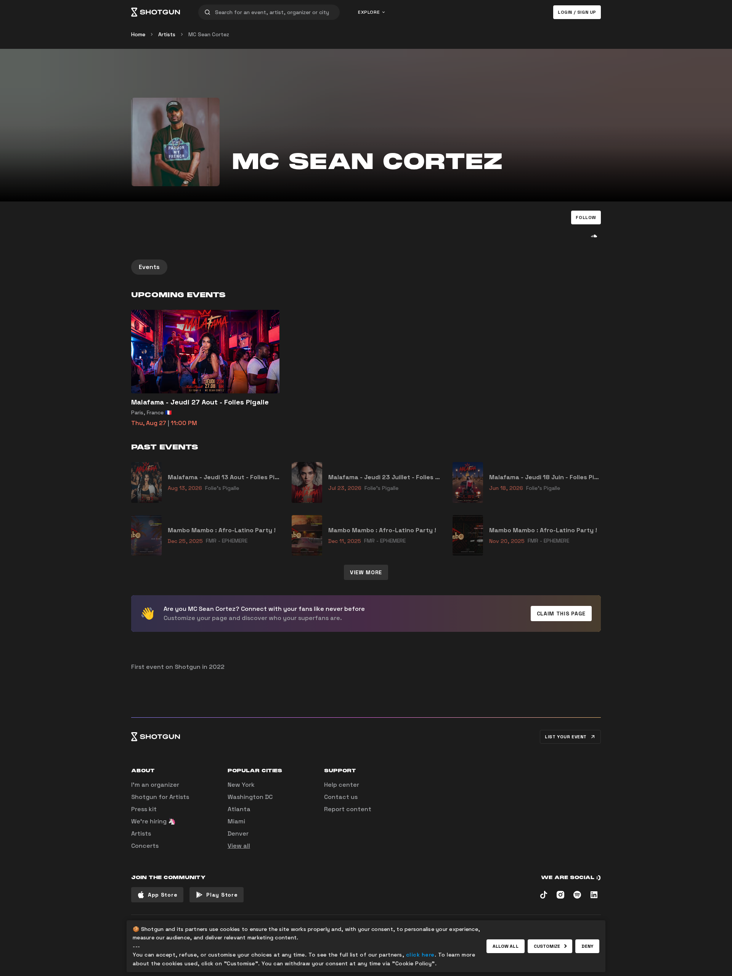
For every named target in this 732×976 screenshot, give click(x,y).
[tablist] (366, 267)
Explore (369, 12)
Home (138, 34)
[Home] (155, 12)
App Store (162, 894)
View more (366, 572)
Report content (347, 809)
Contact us (341, 797)
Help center (341, 785)
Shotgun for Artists (160, 797)
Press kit (144, 809)
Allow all (505, 946)
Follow (586, 217)
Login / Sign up (577, 12)
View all (239, 846)
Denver (238, 833)
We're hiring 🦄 (153, 821)
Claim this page (561, 613)
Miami (236, 821)
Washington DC (250, 797)
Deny (587, 946)
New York (241, 785)
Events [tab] (149, 267)
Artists (166, 34)
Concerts (145, 846)
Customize (547, 946)
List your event (566, 737)
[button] (586, 217)
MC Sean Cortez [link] (208, 34)
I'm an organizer (155, 785)
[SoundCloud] (594, 236)
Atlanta (239, 809)
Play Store (222, 894)
